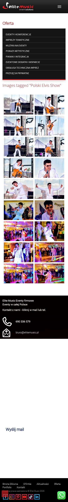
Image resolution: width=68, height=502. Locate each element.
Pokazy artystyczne (18, 51)
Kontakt (21, 487)
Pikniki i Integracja (17, 56)
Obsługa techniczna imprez (22, 67)
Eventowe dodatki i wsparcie (23, 62)
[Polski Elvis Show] (18, 210)
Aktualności (43, 484)
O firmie (27, 484)
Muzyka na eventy (16, 45)
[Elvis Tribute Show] (18, 104)
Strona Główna (10, 484)
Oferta (57, 484)
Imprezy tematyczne (17, 39)
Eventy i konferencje (18, 34)
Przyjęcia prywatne (17, 73)
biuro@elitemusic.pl (27, 332)
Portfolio (6, 487)
